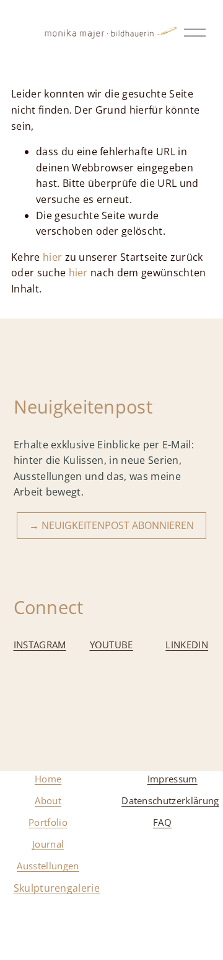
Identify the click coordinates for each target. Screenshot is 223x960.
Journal (48, 844)
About (48, 800)
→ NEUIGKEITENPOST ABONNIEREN (111, 525)
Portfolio (48, 822)
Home (48, 778)
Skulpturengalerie (57, 888)
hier (52, 257)
